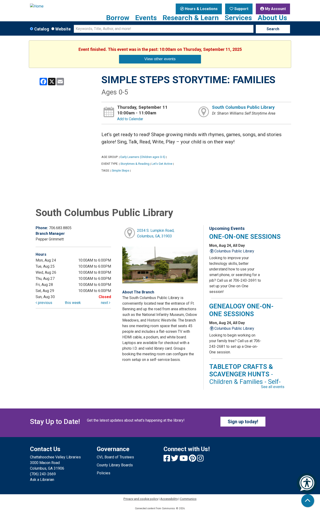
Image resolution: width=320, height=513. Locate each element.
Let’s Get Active (162, 163)
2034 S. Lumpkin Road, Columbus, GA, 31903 (155, 233)
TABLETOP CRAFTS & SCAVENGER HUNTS (245, 378)
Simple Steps (120, 170)
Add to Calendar (130, 119)
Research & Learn (191, 17)
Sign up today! (243, 421)
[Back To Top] (307, 500)
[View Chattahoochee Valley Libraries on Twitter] (175, 459)
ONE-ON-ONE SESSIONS (245, 236)
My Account (275, 9)
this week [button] (73, 302)
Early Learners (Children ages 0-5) (142, 157)
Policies (103, 473)
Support (240, 9)
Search (273, 29)
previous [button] (44, 302)
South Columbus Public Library (243, 107)
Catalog (41, 29)
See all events (272, 387)
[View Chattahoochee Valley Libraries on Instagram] (200, 459)
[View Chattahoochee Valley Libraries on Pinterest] (193, 459)
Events (146, 17)
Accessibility (169, 499)
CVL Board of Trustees (115, 457)
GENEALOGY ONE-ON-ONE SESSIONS (241, 310)
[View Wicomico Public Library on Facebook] (167, 459)
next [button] (105, 302)
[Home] (60, 6)
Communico (188, 499)
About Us (272, 17)
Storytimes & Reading (134, 163)
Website (63, 29)
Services (238, 17)
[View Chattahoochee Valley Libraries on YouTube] (184, 459)
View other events (160, 58)
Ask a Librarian (42, 479)
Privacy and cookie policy (140, 499)
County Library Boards (115, 465)
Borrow (117, 17)
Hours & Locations (201, 9)
